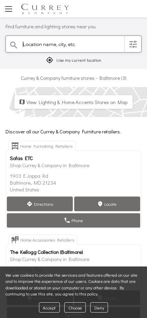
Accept (49, 307)
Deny (99, 307)
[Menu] (8, 8)
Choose (75, 307)
